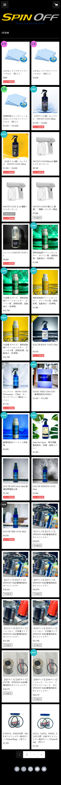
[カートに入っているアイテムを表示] (56, 4)
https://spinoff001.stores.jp (44, 769)
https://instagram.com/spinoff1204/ (30, 769)
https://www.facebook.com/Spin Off (16, 769)
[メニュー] (4, 4)
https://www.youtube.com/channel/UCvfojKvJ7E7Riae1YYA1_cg (37, 769)
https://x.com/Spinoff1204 (23, 769)
